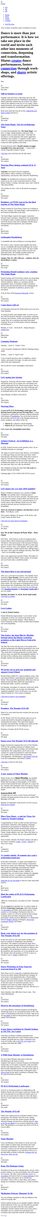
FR (6, 11)
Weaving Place (7, 406)
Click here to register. (8, 596)
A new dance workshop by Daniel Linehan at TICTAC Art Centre (19, 1030)
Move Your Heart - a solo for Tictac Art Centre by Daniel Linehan (18, 817)
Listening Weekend (9, 341)
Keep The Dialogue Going (12, 1166)
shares (21, 72)
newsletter (7, 1015)
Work (7, 17)
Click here (4, 153)
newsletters (7, 910)
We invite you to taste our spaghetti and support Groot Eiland (18, 671)
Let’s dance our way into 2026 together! (18, 489)
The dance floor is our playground (16, 571)
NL (6, 9)
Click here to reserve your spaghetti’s (13, 696)
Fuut (5, 1215)
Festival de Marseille (21, 293)
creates (16, 60)
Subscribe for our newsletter (10, 880)
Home (7, 15)
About (7, 19)
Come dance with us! (10, 305)
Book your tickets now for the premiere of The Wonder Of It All (19, 934)
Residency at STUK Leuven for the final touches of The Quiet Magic (18, 203)
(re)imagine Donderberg (11, 237)
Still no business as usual (11, 94)
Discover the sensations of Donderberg (17, 1005)
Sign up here (5, 1072)
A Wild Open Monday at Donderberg (17, 1055)
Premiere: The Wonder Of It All (14, 708)
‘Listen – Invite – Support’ (24, 842)
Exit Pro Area (9, 24)
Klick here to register (8, 805)
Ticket (15, 955)
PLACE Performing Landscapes (15, 1086)
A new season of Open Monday (14, 774)
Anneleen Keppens (11, 589)
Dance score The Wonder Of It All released (19, 741)
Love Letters (6, 608)
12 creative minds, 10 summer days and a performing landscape (19, 856)
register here (5, 330)
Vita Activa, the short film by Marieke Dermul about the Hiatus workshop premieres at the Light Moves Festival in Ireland (18, 638)
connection (9, 68)
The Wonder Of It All (10, 1111)
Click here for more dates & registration (14, 521)
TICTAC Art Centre (24, 1041)
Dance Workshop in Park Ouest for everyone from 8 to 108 (16, 968)
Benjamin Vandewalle (29, 589)
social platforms (28, 1176)
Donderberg (16, 416)
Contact (7, 21)
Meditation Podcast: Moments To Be (17, 1193)
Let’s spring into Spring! (11, 377)
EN (6, 7)
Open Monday (7, 1139)
